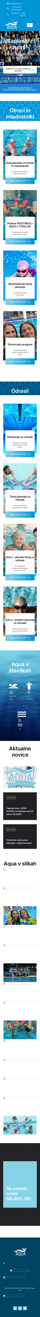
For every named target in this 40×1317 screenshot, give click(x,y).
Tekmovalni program (20, 344)
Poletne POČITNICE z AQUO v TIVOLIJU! (20, 225)
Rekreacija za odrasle (20, 437)
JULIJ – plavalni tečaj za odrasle (20, 559)
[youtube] (25, 1308)
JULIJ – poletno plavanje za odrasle (20, 621)
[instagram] (20, 1308)
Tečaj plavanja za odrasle (20, 498)
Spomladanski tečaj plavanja (20, 285)
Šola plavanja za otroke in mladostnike (20, 164)
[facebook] (15, 1308)
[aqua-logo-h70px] (11, 22)
